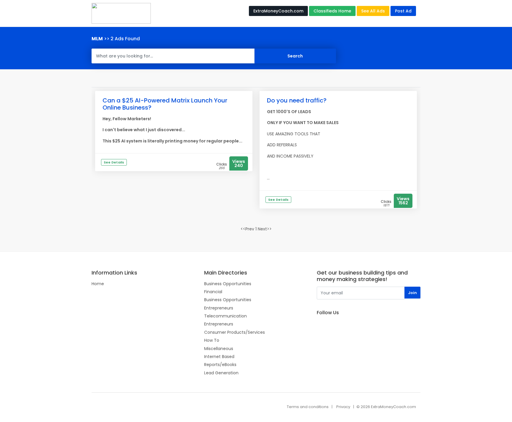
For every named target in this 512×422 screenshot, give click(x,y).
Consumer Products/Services (234, 332)
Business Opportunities (227, 284)
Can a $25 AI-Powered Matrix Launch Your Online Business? (165, 104)
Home (98, 284)
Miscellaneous (218, 349)
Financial (213, 292)
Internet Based (219, 357)
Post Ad (403, 11)
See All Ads (373, 11)
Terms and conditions (308, 407)
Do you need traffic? (297, 100)
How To (211, 340)
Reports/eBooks (220, 365)
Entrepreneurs (218, 308)
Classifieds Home (332, 11)
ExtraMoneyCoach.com (278, 11)
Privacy (343, 407)
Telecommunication (225, 316)
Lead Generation (221, 373)
